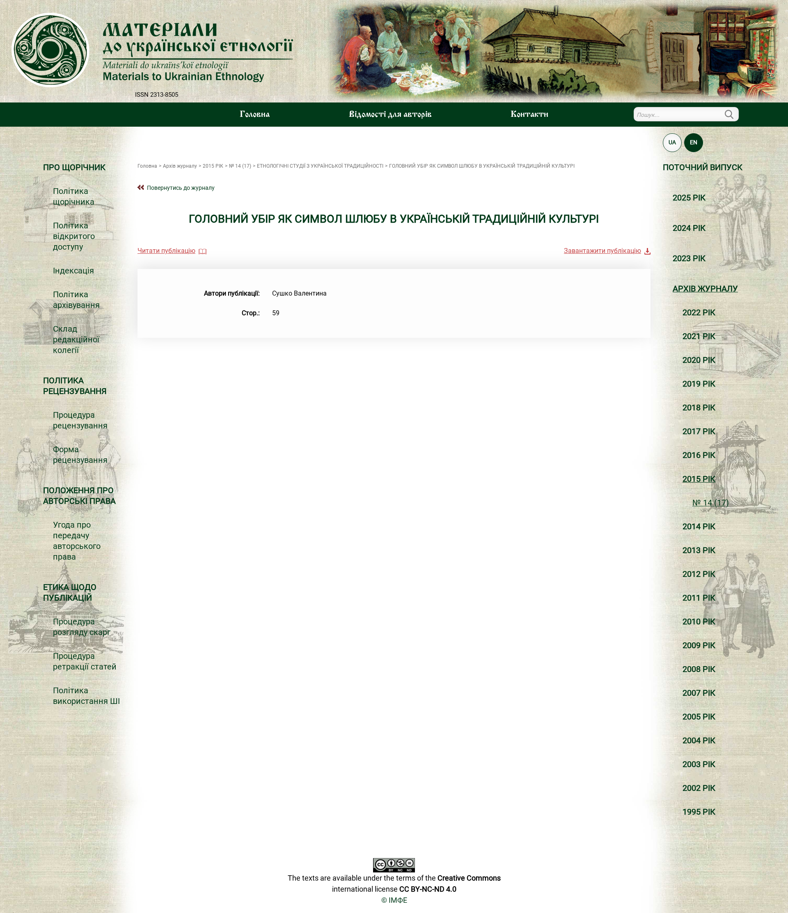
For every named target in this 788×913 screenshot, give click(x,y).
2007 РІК (699, 693)
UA (672, 142)
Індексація (73, 270)
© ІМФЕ (394, 900)
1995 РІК (699, 812)
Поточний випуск (702, 167)
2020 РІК (699, 360)
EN (693, 142)
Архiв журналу (705, 289)
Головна (255, 115)
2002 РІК (699, 788)
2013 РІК (699, 550)
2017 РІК (699, 431)
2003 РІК (699, 764)
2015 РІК (699, 479)
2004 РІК (699, 740)
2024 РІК (689, 228)
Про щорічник (74, 167)
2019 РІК (699, 384)
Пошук (734, 114)
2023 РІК (689, 258)
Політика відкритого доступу (74, 236)
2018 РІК (699, 407)
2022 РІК (699, 312)
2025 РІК (689, 198)
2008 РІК (699, 669)
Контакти (529, 115)
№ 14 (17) (710, 503)
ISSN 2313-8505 (156, 94)
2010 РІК (699, 621)
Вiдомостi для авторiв (390, 115)
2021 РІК (699, 336)
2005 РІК (699, 717)
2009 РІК (699, 645)
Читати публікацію (166, 251)
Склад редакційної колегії (76, 339)
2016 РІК (699, 455)
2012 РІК (699, 574)
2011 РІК (699, 598)
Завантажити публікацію (602, 251)
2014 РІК (699, 526)
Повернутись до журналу (181, 187)
